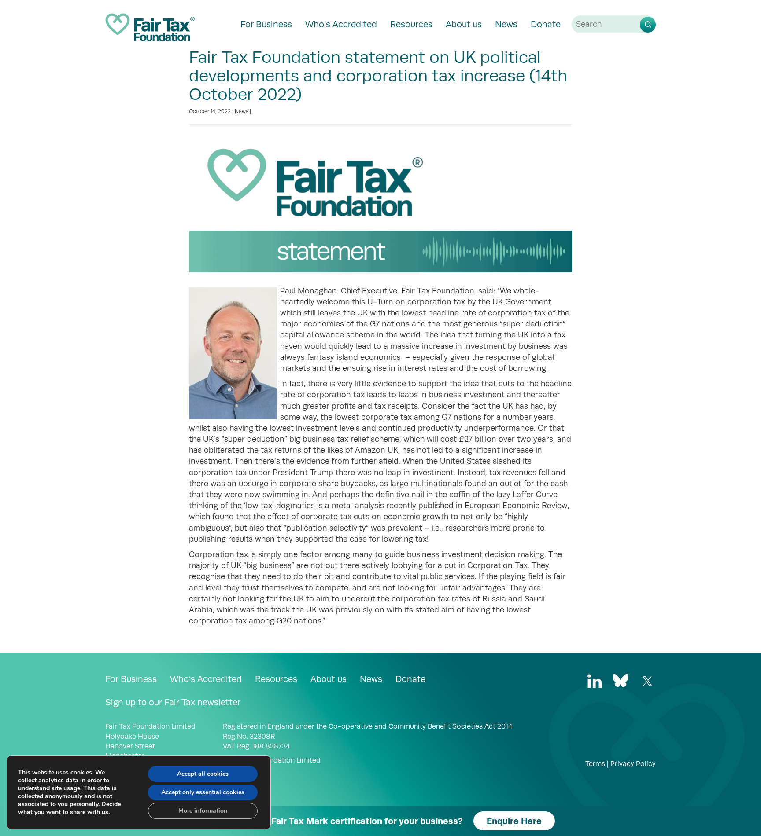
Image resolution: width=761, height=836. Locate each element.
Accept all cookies (203, 774)
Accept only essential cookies (202, 792)
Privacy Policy (633, 764)
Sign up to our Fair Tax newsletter (172, 702)
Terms (595, 764)
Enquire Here (514, 821)
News (506, 24)
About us (464, 24)
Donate (546, 24)
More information (202, 811)
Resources (411, 24)
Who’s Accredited (341, 24)
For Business (266, 24)
